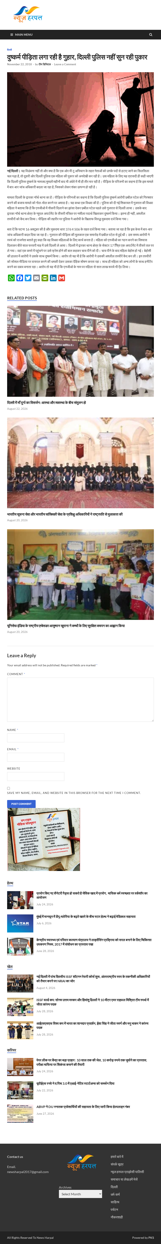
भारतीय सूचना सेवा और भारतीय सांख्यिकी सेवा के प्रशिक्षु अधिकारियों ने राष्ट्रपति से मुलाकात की (65, 514)
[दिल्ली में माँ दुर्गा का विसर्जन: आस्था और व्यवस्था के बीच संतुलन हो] (80, 398)
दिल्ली (9, 49)
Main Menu (23, 34)
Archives (65, 1187)
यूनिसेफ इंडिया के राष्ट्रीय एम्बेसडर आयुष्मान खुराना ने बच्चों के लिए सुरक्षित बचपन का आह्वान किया (66, 625)
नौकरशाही (117, 1217)
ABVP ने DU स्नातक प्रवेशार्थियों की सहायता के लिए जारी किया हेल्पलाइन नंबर (83, 1107)
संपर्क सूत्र (117, 1164)
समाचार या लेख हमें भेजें (124, 1179)
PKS (151, 1237)
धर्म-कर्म (115, 1194)
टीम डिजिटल (45, 64)
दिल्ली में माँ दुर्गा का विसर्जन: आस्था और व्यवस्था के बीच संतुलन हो (46, 402)
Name (12, 730)
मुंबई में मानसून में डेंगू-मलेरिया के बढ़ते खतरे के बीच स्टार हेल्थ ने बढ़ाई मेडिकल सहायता (86, 916)
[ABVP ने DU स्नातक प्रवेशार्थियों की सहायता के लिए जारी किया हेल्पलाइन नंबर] (20, 1107)
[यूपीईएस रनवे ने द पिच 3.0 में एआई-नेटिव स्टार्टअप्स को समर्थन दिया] (20, 1084)
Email (13, 749)
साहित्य (115, 1202)
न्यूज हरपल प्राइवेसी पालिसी (127, 1172)
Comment (16, 674)
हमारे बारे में (117, 1157)
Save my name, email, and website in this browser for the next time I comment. (74, 793)
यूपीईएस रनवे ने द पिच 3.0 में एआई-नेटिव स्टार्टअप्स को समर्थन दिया (75, 1083)
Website (13, 768)
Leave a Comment (65, 64)
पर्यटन (114, 1209)
